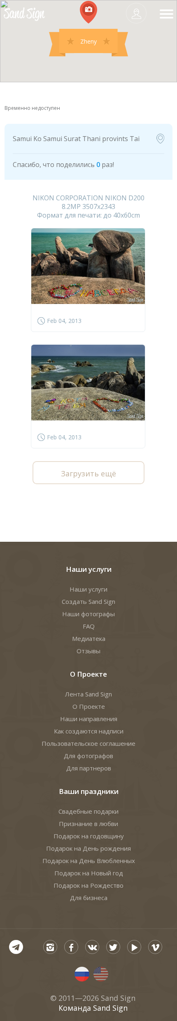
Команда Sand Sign (93, 1008)
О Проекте (88, 674)
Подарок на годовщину (89, 836)
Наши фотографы (88, 614)
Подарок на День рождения (88, 848)
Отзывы (88, 651)
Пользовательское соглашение (88, 743)
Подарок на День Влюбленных (88, 860)
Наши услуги (89, 569)
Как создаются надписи (88, 731)
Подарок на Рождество (88, 885)
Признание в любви (88, 823)
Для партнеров (88, 768)
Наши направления (88, 719)
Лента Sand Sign (88, 694)
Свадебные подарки (88, 811)
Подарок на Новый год (88, 873)
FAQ (89, 626)
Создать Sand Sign (88, 601)
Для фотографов (88, 756)
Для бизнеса (88, 897)
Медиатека (88, 638)
